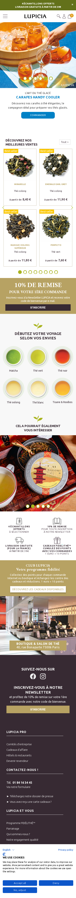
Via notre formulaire (18, 787)
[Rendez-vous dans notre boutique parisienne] (38, 625)
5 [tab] (46, 78)
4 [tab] (40, 78)
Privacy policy (65, 849)
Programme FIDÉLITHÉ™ (20, 823)
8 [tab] (56, 272)
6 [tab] (51, 78)
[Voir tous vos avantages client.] (19, 521)
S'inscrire (38, 307)
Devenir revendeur (17, 760)
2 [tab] (30, 78)
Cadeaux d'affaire (17, 749)
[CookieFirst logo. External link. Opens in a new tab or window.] (4, 854)
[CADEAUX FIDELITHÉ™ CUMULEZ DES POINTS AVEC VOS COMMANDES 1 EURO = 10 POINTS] (57, 540)
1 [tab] (25, 78)
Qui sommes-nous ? (18, 834)
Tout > (65, 142)
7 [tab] (51, 272)
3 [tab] (35, 78)
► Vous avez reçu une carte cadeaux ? (28, 801)
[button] (9, 850)
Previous (3, 207)
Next (72, 207)
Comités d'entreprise (19, 744)
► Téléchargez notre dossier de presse (29, 796)
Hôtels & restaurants (19, 755)
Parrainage (12, 828)
